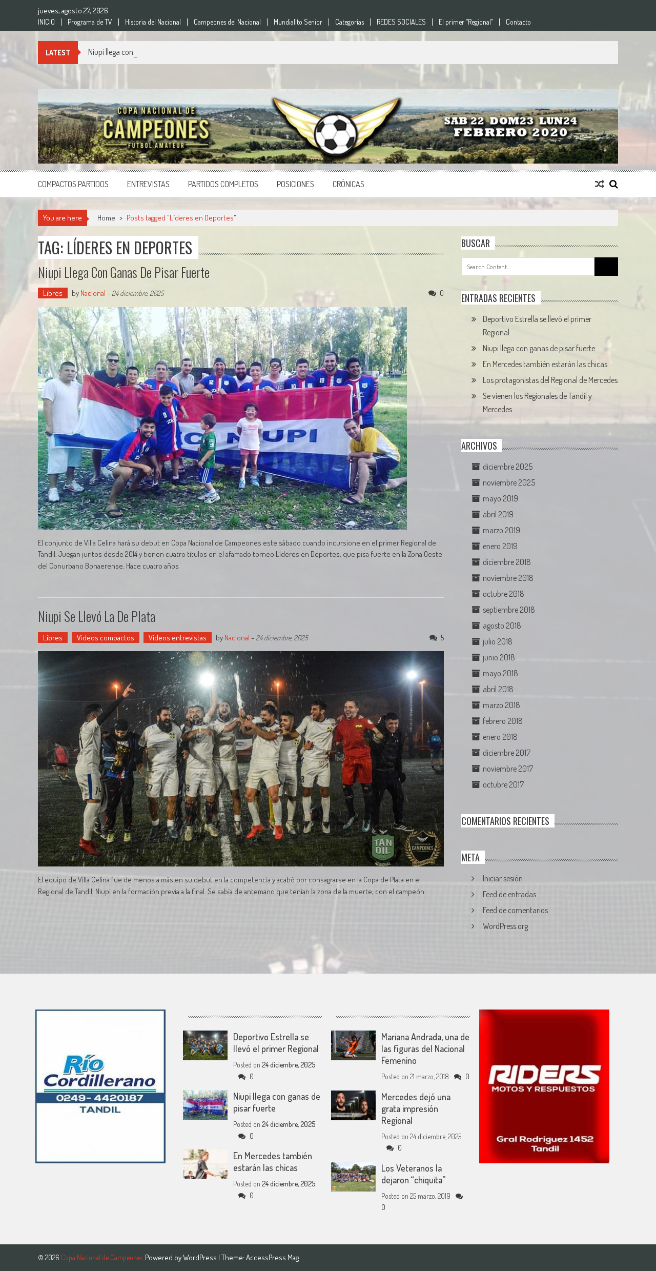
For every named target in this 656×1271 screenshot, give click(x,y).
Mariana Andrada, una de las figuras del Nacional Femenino (425, 1048)
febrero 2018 (503, 721)
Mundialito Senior (298, 22)
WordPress (200, 1257)
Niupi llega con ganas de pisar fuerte (144, 52)
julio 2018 (497, 641)
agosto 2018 (502, 625)
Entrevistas (148, 184)
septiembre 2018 (509, 609)
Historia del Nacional (153, 22)
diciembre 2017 (506, 753)
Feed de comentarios (515, 910)
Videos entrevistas (178, 637)
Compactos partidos (73, 184)
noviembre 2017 (508, 768)
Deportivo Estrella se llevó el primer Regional (276, 1042)
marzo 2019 (501, 530)
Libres (53, 293)
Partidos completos (223, 184)
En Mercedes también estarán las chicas (545, 364)
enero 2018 (500, 737)
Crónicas (348, 184)
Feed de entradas (509, 894)
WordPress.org (505, 926)
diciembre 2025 (507, 466)
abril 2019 (498, 514)
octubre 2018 (503, 594)
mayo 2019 (500, 498)
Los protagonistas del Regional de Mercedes (550, 380)
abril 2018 (498, 689)
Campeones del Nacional (227, 22)
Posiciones (295, 184)
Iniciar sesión (503, 878)
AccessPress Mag (272, 1257)
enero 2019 (500, 546)
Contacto (518, 22)
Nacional (93, 293)
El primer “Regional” (466, 22)
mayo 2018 (500, 673)
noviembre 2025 (509, 482)
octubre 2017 (503, 784)
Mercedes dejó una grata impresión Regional (415, 1108)
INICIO (46, 22)
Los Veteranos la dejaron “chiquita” (413, 1173)
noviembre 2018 (508, 578)
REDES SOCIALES (401, 22)
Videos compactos (105, 637)
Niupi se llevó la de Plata (96, 616)
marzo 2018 (501, 705)
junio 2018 (499, 657)
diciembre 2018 (507, 562)
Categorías (349, 22)
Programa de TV (90, 22)
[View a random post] (599, 184)
